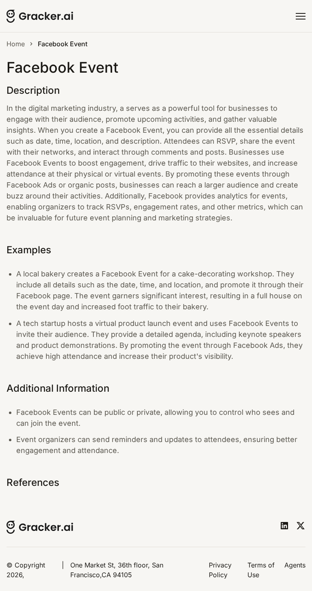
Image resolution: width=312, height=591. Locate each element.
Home (15, 44)
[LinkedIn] (284, 526)
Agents (295, 565)
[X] (301, 526)
